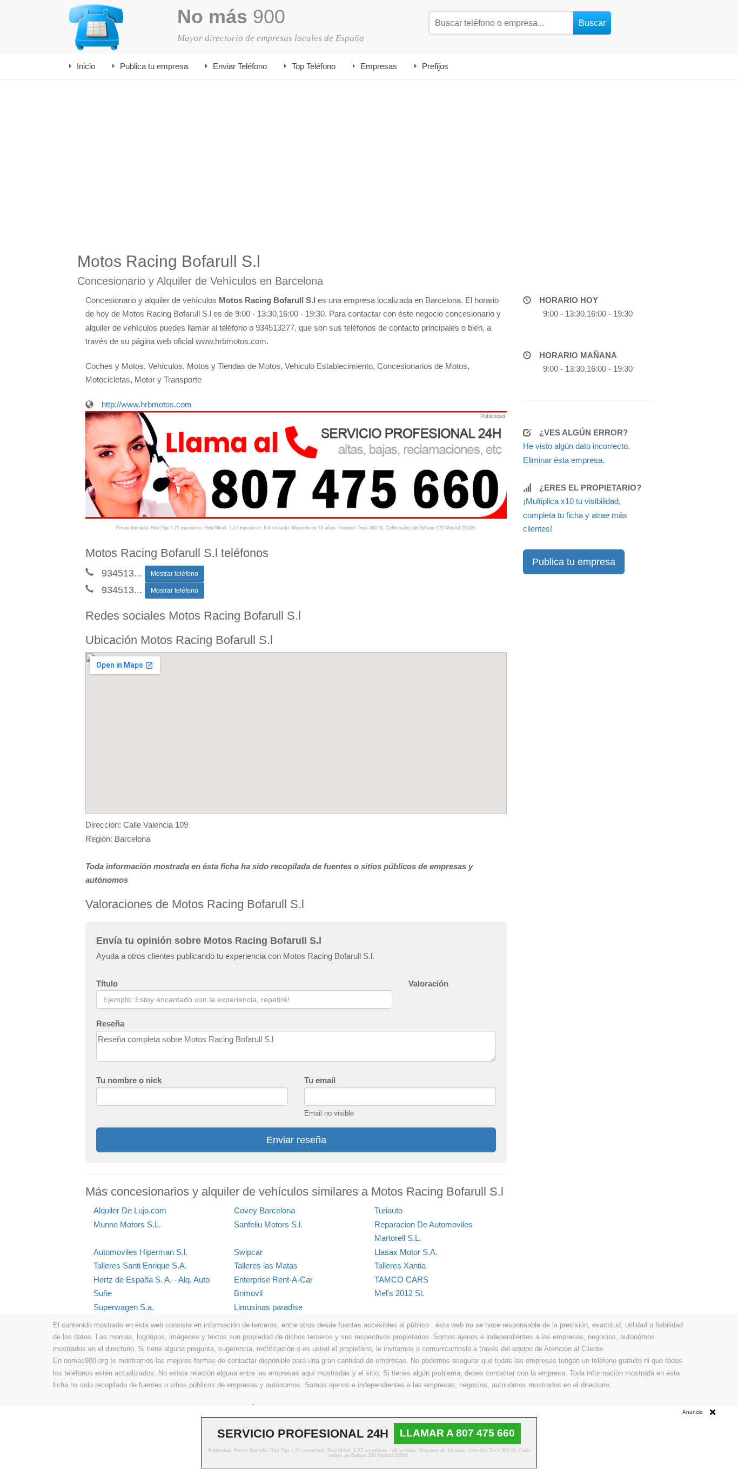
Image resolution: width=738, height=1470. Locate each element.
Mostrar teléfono (174, 574)
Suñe (102, 1293)
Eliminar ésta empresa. (564, 460)
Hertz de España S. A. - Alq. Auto (151, 1279)
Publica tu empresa (154, 66)
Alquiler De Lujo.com (129, 1210)
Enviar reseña (296, 1140)
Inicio (86, 66)
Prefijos (435, 66)
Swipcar (248, 1252)
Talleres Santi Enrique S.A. (140, 1265)
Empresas (378, 66)
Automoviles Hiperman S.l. (140, 1252)
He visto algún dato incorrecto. (576, 446)
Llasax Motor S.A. (406, 1252)
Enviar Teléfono (240, 66)
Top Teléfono (314, 66)
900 (231, 16)
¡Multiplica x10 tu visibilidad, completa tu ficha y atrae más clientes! (575, 514)
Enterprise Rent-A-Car (273, 1279)
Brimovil (248, 1293)
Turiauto (388, 1210)
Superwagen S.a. (123, 1307)
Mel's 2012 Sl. (399, 1293)
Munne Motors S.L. (127, 1224)
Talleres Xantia (400, 1265)
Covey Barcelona (264, 1210)
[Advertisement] (369, 160)
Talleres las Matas (266, 1265)
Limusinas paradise (268, 1307)
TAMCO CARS (401, 1279)
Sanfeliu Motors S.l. (268, 1224)
